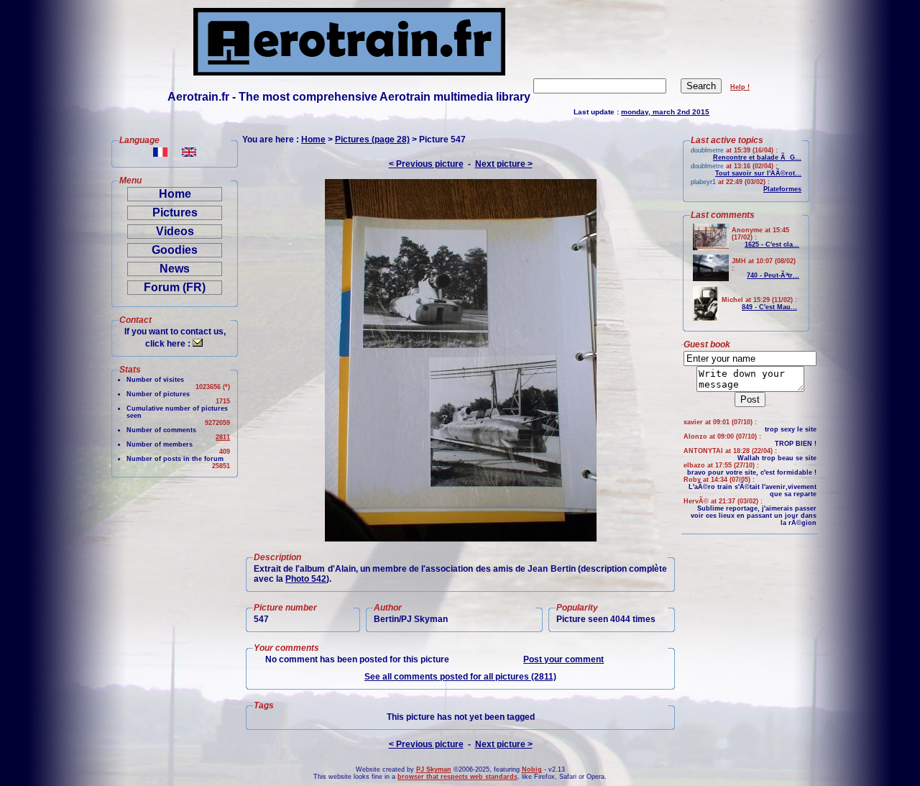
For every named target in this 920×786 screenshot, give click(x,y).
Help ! (740, 87)
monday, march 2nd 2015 (665, 112)
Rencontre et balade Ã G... (757, 157)
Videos (175, 231)
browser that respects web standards (457, 776)
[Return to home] (349, 71)
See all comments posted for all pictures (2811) (460, 677)
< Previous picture (426, 164)
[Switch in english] (189, 153)
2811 (223, 437)
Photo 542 (305, 579)
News (175, 268)
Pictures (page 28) (372, 139)
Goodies (175, 250)
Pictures (175, 212)
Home (175, 194)
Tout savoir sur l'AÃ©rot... (758, 173)
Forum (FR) (175, 287)
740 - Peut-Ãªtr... (773, 275)
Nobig (532, 769)
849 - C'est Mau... (769, 307)
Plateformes (782, 189)
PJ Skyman (433, 769)
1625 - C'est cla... (772, 244)
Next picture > (504, 164)
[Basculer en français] (160, 153)
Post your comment (563, 659)
